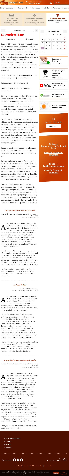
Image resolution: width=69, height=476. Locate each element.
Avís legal (18, 466)
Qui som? (7, 442)
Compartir (31, 39)
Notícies (46, 8)
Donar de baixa (49, 466)
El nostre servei (6, 8)
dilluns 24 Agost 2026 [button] (19, 30)
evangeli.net (16, 2)
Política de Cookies (36, 466)
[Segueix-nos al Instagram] (18, 460)
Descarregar (11, 39)
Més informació (63, 473)
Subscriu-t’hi (53, 126)
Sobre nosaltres (23, 8)
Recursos (36, 8)
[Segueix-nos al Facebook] (14, 460)
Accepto (55, 473)
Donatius (56, 8)
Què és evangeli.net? (12, 438)
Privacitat (26, 466)
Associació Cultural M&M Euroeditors (57, 460)
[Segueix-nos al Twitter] (21, 460)
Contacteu (64, 8)
